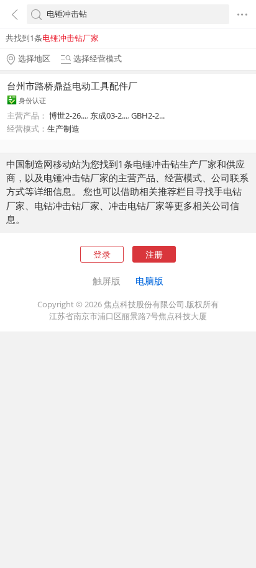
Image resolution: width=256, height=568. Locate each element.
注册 (154, 254)
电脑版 (149, 280)
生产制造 (63, 128)
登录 (102, 254)
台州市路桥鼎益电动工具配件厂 (72, 85)
